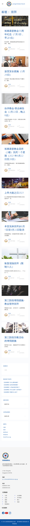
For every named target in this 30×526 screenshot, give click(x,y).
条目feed (5, 432)
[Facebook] (3, 513)
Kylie (9, 47)
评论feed (5, 434)
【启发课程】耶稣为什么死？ (10, 392)
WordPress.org (7, 437)
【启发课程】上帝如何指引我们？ (11, 387)
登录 (4, 429)
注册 (4, 427)
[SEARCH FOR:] (15, 370)
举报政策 (14, 523)
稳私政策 (25, 521)
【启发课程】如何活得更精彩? (10, 385)
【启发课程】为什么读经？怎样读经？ (12, 389)
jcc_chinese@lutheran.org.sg (10, 479)
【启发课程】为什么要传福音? (10, 382)
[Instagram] (10, 513)
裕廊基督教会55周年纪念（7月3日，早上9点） (14, 34)
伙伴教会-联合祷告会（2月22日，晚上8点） (14, 112)
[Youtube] (6, 513)
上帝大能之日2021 (14, 192)
